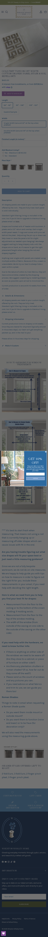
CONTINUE (35, 478)
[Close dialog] (45, 451)
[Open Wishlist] (3, 933)
